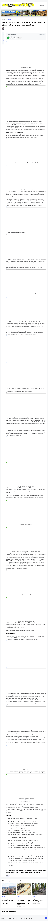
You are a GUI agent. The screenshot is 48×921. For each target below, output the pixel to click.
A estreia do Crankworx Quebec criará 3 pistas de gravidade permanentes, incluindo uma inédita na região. (23, 901)
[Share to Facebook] (3, 32)
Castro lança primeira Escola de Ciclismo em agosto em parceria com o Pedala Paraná (9, 901)
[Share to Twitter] (3, 34)
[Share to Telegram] (3, 40)
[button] (3, 43)
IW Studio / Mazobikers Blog (27, 918)
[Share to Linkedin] (3, 38)
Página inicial (5, 19)
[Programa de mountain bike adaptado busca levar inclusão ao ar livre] (39, 889)
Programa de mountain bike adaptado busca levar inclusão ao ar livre (38, 900)
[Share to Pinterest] (3, 36)
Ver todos (44, 880)
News (9, 19)
